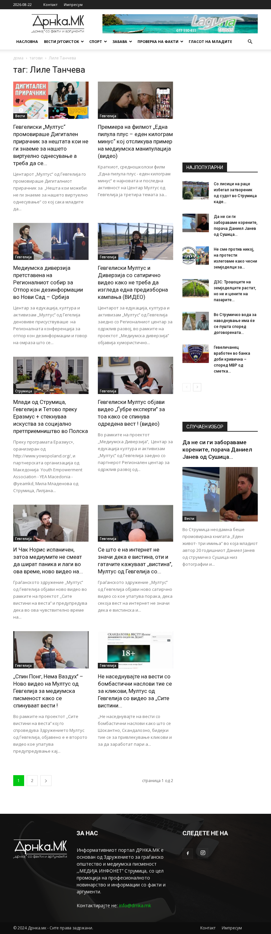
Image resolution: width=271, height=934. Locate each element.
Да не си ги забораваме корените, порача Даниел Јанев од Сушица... (217, 449)
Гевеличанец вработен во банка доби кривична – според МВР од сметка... (232, 359)
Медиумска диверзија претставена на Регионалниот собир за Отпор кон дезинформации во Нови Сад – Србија (48, 282)
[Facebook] (187, 853)
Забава (119, 41)
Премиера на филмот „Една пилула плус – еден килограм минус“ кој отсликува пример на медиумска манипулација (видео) (135, 141)
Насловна (27, 41)
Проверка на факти (157, 41)
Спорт (95, 41)
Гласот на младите (210, 41)
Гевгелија (108, 116)
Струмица (23, 391)
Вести (20, 116)
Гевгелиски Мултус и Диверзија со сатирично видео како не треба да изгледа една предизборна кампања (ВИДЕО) (133, 282)
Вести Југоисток (61, 41)
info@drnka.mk (135, 905)
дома (18, 58)
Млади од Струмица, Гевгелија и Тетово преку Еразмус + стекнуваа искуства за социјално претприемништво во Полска (50, 416)
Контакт (50, 4)
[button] (250, 42)
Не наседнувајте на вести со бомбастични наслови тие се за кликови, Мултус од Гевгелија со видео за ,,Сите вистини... (135, 691)
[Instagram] (203, 853)
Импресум (73, 4)
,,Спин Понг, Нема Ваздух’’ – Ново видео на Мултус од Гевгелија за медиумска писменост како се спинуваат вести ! (48, 691)
